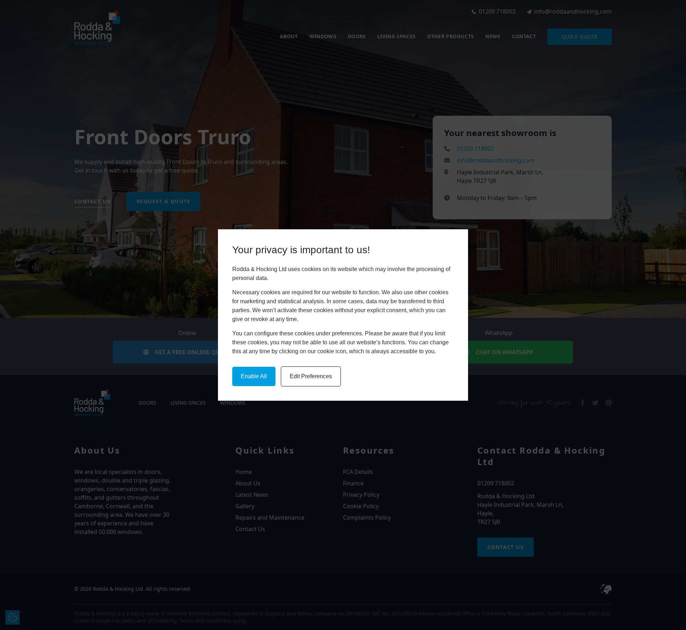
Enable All (254, 376)
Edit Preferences (311, 376)
